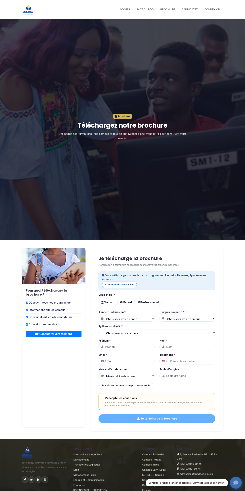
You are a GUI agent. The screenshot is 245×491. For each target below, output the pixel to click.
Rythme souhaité (110, 326)
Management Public (85, 475)
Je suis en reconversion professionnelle (125, 385)
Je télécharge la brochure (158, 418)
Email (102, 354)
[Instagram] (45, 479)
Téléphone (168, 354)
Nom (164, 340)
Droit (76, 469)
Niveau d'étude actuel (113, 369)
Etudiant (109, 302)
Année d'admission (112, 312)
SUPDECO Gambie (153, 475)
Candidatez (190, 9)
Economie (79, 485)
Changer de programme (120, 284)
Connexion (212, 9)
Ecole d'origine (169, 369)
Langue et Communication (88, 480)
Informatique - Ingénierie (87, 454)
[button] (164, 361)
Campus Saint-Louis (154, 469)
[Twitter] (31, 479)
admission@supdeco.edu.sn (196, 474)
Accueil (125, 9)
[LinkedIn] (38, 479)
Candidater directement (55, 334)
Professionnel (149, 302)
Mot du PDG (145, 9)
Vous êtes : (106, 294)
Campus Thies (150, 464)
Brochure (167, 9)
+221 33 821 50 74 (189, 468)
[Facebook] (25, 479)
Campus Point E (151, 459)
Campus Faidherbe (153, 454)
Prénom (104, 340)
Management (81, 459)
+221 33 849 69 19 (190, 463)
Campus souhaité (172, 312)
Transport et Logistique (86, 464)
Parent (127, 302)
